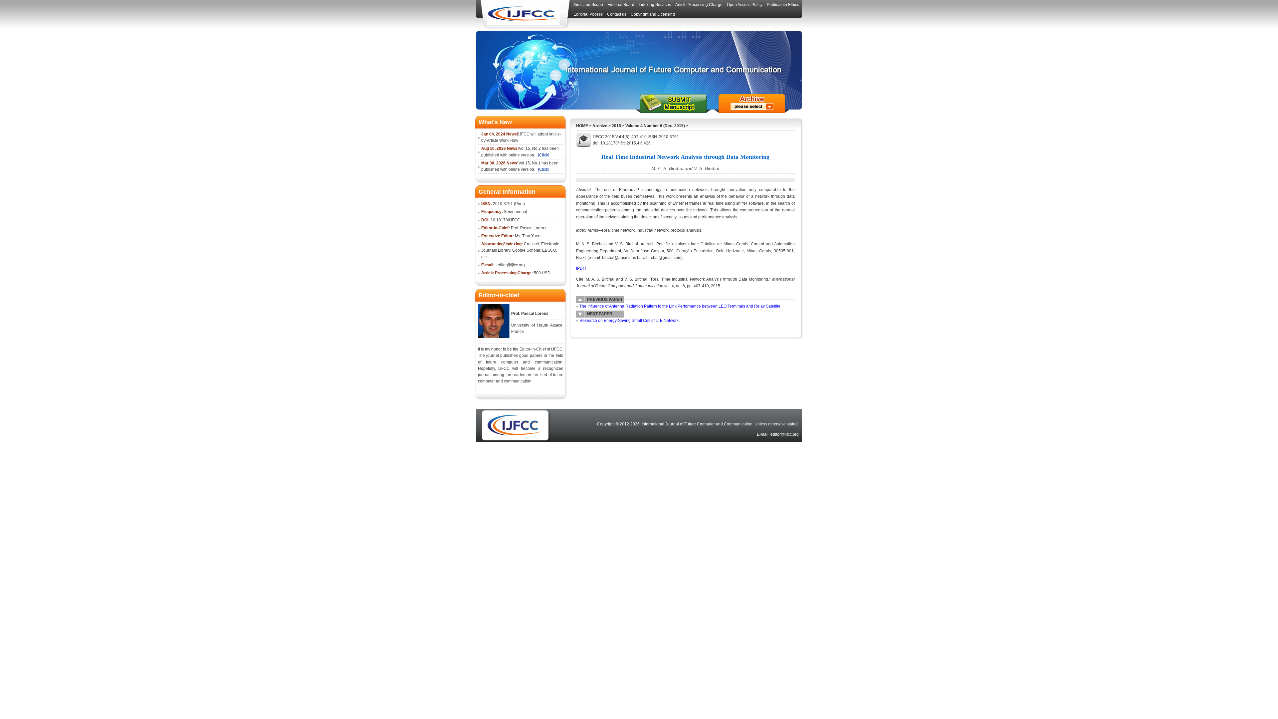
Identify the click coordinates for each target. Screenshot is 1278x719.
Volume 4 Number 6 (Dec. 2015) (655, 125)
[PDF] (581, 268)
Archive (599, 125)
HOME (582, 125)
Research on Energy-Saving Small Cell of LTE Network (629, 320)
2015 (616, 125)
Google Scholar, (526, 250)
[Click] (543, 155)
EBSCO (549, 250)
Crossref (531, 244)
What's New (495, 122)
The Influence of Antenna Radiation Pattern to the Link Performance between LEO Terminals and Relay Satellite (679, 306)
